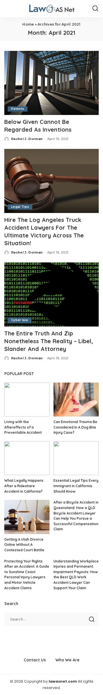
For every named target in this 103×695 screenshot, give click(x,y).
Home (28, 24)
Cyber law (19, 320)
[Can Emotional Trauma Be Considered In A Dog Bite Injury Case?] (76, 400)
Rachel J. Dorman (27, 139)
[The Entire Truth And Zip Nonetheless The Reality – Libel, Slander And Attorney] (51, 294)
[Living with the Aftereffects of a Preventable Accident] (26, 400)
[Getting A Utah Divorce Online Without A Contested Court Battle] (26, 517)
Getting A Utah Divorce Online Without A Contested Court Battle (24, 544)
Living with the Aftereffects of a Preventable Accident (23, 427)
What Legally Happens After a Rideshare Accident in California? (23, 485)
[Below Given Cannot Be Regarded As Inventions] (51, 83)
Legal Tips (20, 207)
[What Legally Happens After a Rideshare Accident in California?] (26, 458)
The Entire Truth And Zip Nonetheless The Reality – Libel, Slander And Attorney (48, 341)
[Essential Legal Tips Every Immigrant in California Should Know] (76, 458)
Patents (17, 109)
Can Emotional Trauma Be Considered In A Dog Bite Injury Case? (75, 427)
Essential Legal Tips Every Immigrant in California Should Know (76, 485)
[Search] (95, 8)
